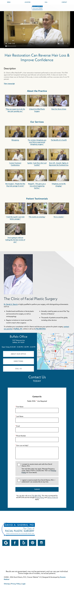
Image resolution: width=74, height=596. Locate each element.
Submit (37, 489)
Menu (8, 2)
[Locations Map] (55, 351)
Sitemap (7, 584)
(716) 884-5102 (40, 329)
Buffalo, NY (18, 329)
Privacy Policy (39, 497)
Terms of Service (52, 497)
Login (24, 584)
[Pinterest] (32, 543)
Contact (64, 2)
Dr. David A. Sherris (11, 304)
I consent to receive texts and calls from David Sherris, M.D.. (39, 468)
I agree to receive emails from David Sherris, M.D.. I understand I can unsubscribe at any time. (38, 481)
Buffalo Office (18, 336)
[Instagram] (41, 543)
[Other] (6, 543)
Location (27, 2)
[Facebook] (14, 543)
